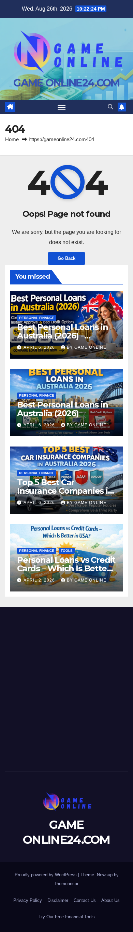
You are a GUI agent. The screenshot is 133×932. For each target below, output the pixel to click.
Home (12, 139)
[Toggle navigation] (61, 107)
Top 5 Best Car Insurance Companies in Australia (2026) (65, 490)
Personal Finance (36, 318)
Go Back (66, 258)
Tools (67, 550)
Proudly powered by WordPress (46, 874)
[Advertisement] (66, 687)
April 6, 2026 (40, 347)
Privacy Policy (27, 900)
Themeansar (66, 883)
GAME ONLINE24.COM (66, 83)
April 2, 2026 (40, 580)
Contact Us (85, 900)
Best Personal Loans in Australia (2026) (62, 409)
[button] (110, 107)
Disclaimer (57, 900)
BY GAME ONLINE (86, 347)
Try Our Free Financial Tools (67, 916)
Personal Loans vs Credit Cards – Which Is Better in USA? (66, 568)
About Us (110, 900)
